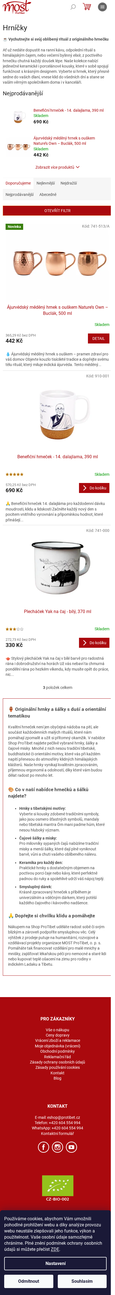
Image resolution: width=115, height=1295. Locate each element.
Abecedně (47, 194)
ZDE (55, 1249)
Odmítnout (28, 1281)
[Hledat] (73, 7)
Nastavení (55, 1263)
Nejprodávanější (19, 194)
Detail (98, 338)
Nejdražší (69, 183)
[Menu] (102, 7)
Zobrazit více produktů (54, 167)
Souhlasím (82, 1281)
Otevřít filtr (57, 210)
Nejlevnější (46, 183)
